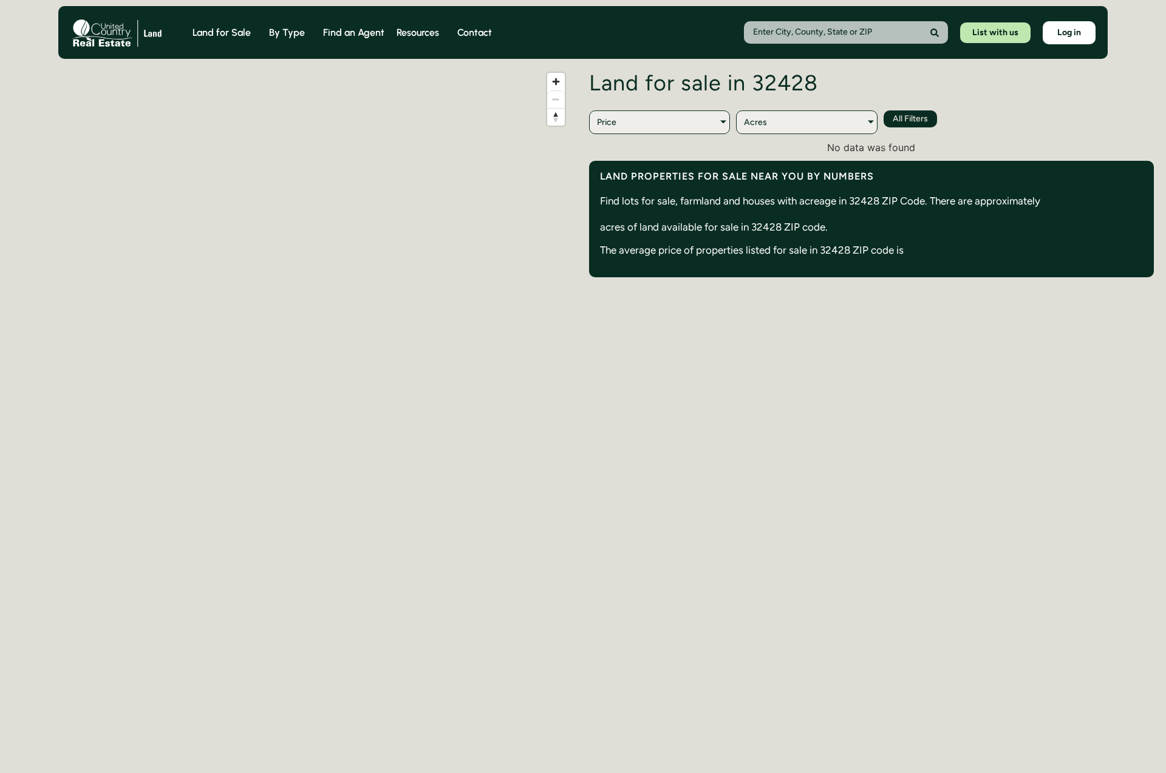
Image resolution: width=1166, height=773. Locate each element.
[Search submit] (934, 32)
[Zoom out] (556, 99)
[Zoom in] (556, 81)
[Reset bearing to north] (556, 117)
